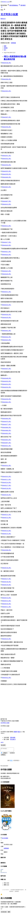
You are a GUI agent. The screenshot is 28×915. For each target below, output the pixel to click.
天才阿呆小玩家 (9, 14)
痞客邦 (15, 731)
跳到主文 (3, 18)
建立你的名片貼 (4, 872)
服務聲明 (17, 891)
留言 (19, 731)
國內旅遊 (12, 737)
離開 (9, 911)
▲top (2, 742)
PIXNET (7, 889)
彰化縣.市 (13, 739)
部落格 (5, 48)
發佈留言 (3, 754)
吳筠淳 (2, 869)
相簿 (5, 46)
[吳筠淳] (1, 871)
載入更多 (3, 745)
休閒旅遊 (13, 43)
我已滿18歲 (3, 911)
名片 (5, 49)
